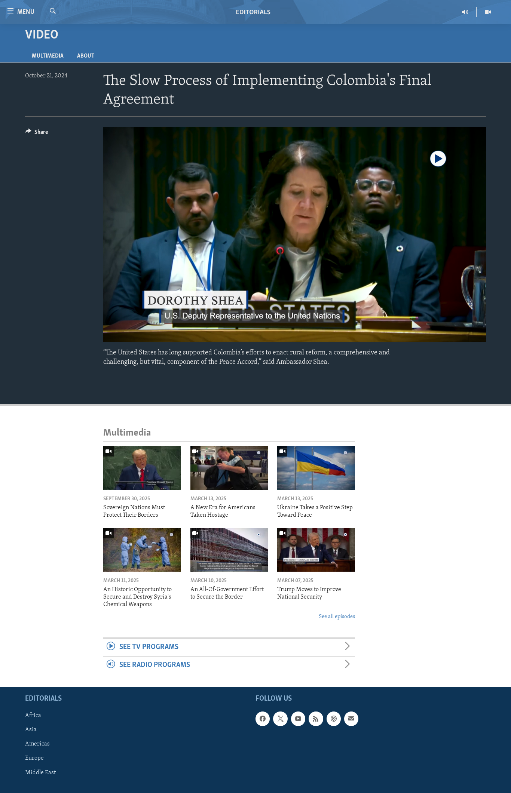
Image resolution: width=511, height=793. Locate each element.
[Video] (488, 12)
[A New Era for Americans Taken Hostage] (229, 468)
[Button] (36, 134)
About (85, 56)
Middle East (40, 772)
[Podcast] (334, 718)
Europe (34, 758)
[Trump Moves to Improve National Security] (316, 550)
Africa (33, 716)
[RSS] (316, 718)
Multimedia (48, 56)
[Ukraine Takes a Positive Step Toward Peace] (316, 468)
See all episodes (337, 617)
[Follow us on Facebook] (263, 718)
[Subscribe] (351, 718)
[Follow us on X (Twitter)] (280, 718)
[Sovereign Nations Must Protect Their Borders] (142, 468)
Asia (31, 730)
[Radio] (465, 12)
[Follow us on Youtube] (298, 718)
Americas (37, 744)
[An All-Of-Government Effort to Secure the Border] (229, 550)
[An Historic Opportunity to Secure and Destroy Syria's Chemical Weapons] (142, 550)
